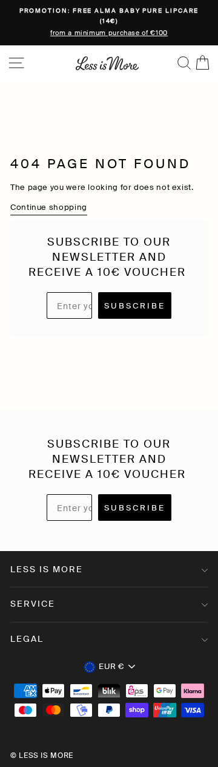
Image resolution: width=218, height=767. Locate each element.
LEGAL (27, 638)
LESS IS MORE (46, 569)
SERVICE (32, 603)
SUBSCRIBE (134, 306)
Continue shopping (48, 207)
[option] (109, 22)
